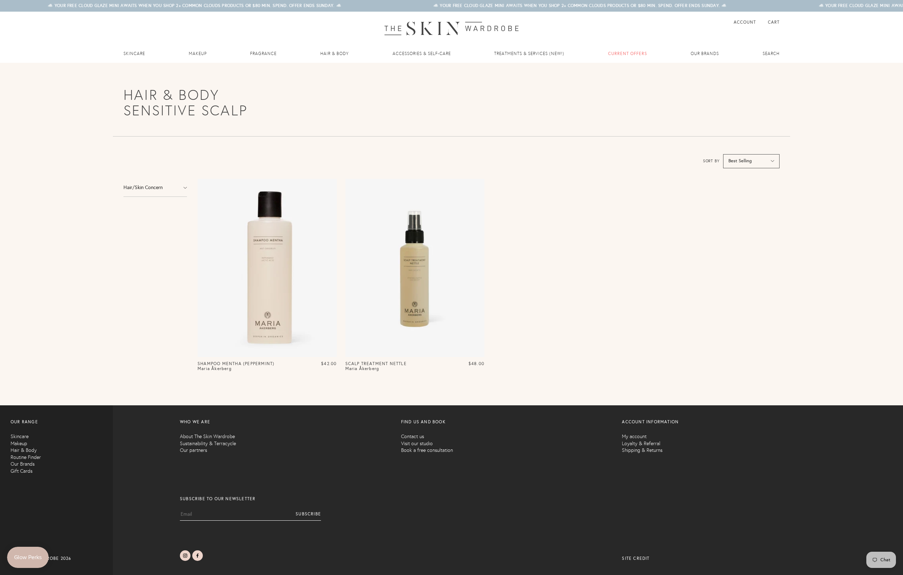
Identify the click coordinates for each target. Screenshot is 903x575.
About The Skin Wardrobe (207, 437)
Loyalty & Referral (641, 444)
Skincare (134, 53)
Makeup (198, 53)
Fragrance (263, 53)
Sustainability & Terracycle (208, 444)
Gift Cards (21, 471)
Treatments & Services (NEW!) (529, 53)
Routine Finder (26, 457)
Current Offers (627, 53)
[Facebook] (197, 555)
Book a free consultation (427, 450)
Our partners (193, 450)
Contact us (412, 437)
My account (634, 437)
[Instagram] (185, 555)
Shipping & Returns (642, 450)
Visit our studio (417, 444)
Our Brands (23, 464)
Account (745, 22)
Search (771, 53)
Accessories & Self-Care (422, 53)
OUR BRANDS (705, 53)
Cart (774, 22)
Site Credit (635, 558)
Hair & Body (334, 53)
